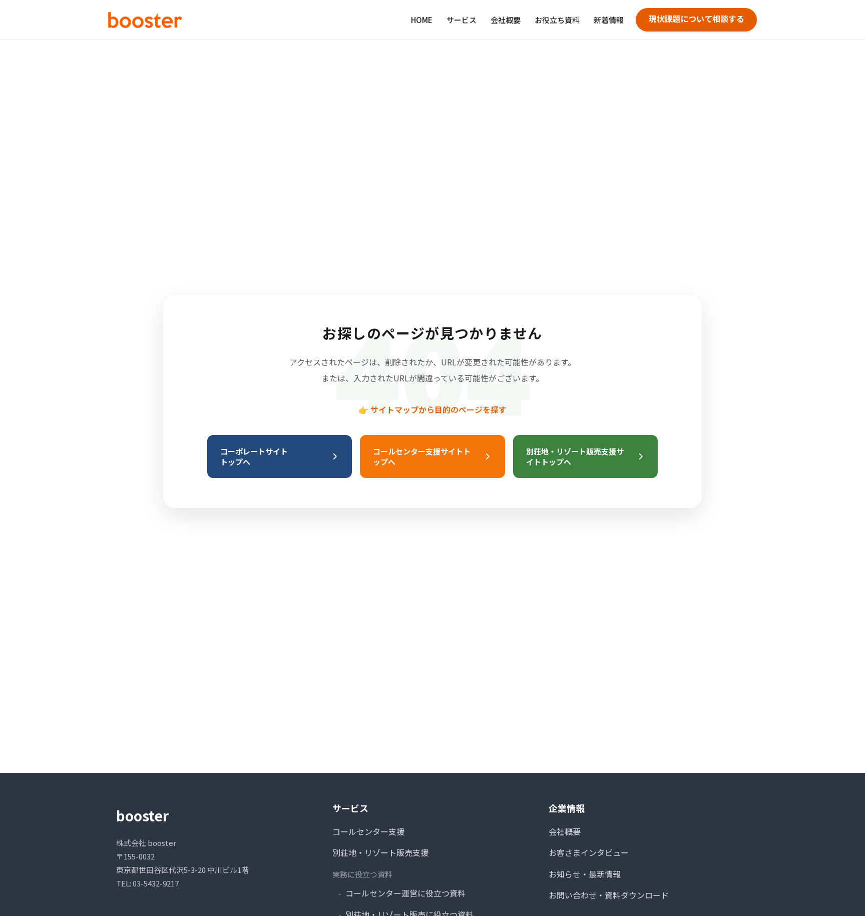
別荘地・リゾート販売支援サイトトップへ (575, 456)
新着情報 (609, 20)
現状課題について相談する (696, 19)
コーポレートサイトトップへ (254, 456)
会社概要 (506, 20)
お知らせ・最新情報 (585, 874)
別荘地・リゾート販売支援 (380, 852)
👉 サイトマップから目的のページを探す (432, 409)
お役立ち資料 (557, 20)
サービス (462, 20)
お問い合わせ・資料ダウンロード (609, 895)
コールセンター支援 (368, 831)
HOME (421, 20)
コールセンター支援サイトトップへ (422, 456)
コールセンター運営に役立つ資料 (405, 893)
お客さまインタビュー (589, 852)
